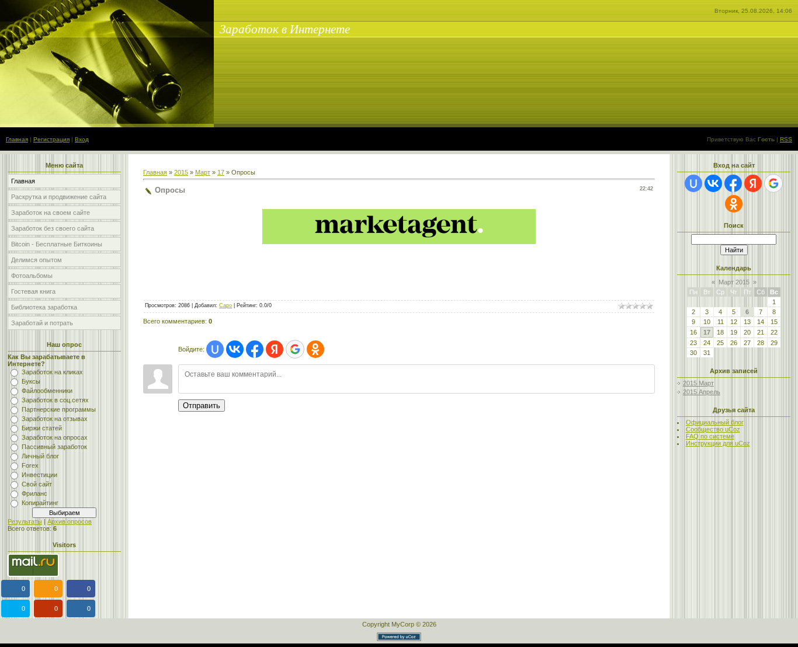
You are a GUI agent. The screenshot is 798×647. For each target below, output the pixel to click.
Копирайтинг (40, 502)
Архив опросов (69, 521)
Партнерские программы (59, 409)
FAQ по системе (710, 436)
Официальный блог (715, 422)
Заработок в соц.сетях (55, 399)
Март (202, 172)
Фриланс (34, 493)
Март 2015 (734, 282)
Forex (30, 465)
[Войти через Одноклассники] (315, 349)
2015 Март (698, 383)
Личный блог (40, 456)
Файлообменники (47, 390)
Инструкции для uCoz (718, 443)
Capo (225, 305)
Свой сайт (37, 484)
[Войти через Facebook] (254, 349)
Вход (82, 139)
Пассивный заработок (54, 446)
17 (220, 172)
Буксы (31, 381)
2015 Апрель (701, 391)
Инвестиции (39, 474)
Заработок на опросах (55, 437)
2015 (181, 172)
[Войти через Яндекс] (274, 349)
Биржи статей (42, 428)
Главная (17, 139)
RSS (786, 139)
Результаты (25, 521)
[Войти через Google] (295, 349)
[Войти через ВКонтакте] (235, 349)
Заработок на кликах (52, 371)
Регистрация (51, 139)
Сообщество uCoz (713, 429)
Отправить (201, 405)
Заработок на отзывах (55, 418)
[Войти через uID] (215, 349)
